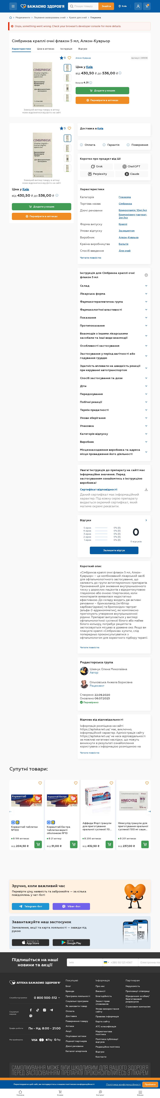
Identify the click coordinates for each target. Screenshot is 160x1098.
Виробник (87, 442)
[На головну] (35, 982)
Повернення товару (77, 1021)
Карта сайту (103, 1021)
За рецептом (127, 230)
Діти (83, 386)
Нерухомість (133, 986)
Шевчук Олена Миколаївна (108, 669)
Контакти (101, 1057)
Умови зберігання (93, 418)
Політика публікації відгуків (107, 1040)
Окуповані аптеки (76, 1036)
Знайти (106, 6)
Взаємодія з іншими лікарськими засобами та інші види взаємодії (104, 335)
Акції (68, 1031)
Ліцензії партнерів (76, 1041)
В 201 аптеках (128, 838)
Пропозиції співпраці (138, 991)
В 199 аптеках (21, 838)
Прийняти (150, 1084)
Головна (20, 1095)
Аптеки (70, 1026)
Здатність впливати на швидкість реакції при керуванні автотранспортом (110, 368)
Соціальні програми (77, 1001)
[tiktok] (37, 1010)
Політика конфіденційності (123, 1084)
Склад (84, 285)
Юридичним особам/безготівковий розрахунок (137, 999)
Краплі (123, 224)
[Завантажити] (146, 489)
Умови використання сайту (107, 1010)
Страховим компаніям (138, 1006)
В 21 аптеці (55, 838)
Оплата (70, 1011)
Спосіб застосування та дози (101, 378)
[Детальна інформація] (81, 144)
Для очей (124, 250)
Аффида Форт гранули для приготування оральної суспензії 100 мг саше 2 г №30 (97, 826)
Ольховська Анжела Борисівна (111, 682)
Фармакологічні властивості (101, 309)
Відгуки (82, 48)
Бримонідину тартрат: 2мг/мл (133, 216)
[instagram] (44, 1010)
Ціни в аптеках (45, 48)
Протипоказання (92, 325)
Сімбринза (125, 203)
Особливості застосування (99, 345)
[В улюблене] (69, 58)
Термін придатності (94, 410)
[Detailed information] (120, 73)
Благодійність (104, 996)
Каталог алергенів (76, 1051)
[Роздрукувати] (146, 275)
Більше (140, 1095)
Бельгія (123, 243)
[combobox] (106, 962)
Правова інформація (107, 1016)
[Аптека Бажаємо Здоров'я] (10, 18)
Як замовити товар (76, 1006)
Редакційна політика (108, 1047)
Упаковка (87, 426)
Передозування (91, 394)
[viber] (30, 1015)
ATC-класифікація (106, 1026)
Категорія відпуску (94, 434)
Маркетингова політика (104, 1033)
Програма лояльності (78, 996)
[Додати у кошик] (38, 844)
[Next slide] (149, 811)
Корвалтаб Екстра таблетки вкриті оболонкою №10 (58, 830)
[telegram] (51, 1010)
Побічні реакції (91, 402)
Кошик (60, 1095)
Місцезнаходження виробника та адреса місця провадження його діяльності (110, 452)
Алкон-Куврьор (83, 58)
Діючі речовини (74, 1046)
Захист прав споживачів (103, 1002)
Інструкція (66, 48)
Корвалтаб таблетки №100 (24, 828)
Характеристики (21, 48)
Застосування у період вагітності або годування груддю (107, 356)
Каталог (100, 1095)
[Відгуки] (146, 520)
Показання (88, 317)
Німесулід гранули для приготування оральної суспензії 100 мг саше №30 (133, 826)
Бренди (70, 991)
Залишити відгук (114, 550)
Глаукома (125, 197)
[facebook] (30, 1010)
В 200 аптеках (92, 838)
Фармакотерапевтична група (101, 301)
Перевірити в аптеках (104, 100)
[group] (42, 84)
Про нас (100, 986)
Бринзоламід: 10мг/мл (133, 210)
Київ (124, 6)
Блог (68, 986)
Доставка (71, 1016)
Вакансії (100, 991)
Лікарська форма (92, 293)
